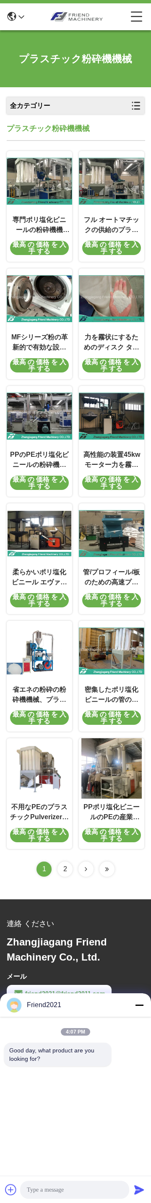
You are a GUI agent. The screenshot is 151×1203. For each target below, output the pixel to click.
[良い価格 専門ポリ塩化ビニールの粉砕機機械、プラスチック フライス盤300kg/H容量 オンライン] (39, 181)
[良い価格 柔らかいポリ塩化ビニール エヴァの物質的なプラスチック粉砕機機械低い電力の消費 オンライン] (39, 533)
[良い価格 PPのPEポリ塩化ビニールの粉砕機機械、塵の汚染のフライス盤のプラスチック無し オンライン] (39, 416)
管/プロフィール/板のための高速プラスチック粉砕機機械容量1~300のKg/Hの (111, 577)
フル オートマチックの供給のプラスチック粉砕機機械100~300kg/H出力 (111, 225)
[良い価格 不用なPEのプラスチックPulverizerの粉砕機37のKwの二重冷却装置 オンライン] (39, 768)
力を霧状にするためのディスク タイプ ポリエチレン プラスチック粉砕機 (111, 342)
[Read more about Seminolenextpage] (86, 869)
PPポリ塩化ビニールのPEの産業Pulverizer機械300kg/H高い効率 (111, 812)
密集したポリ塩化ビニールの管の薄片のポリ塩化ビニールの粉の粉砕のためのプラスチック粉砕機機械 (111, 695)
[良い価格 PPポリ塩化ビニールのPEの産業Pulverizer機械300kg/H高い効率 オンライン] (111, 768)
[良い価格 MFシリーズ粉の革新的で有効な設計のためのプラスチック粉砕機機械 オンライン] (39, 298)
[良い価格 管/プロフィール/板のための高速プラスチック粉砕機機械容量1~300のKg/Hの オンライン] (111, 533)
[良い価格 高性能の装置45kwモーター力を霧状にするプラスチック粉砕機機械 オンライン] (111, 416)
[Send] (139, 1189)
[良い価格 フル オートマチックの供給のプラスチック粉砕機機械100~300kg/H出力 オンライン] (111, 181)
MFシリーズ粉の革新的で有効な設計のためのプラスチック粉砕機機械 (39, 342)
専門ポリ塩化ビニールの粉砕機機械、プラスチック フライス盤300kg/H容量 (39, 225)
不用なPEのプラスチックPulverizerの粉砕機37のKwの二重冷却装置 (39, 812)
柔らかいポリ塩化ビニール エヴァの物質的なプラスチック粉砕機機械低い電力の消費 (39, 577)
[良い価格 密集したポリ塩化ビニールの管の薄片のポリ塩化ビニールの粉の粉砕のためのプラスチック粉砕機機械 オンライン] (111, 651)
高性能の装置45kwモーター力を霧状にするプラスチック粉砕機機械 (111, 460)
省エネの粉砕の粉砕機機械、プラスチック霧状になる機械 (39, 695)
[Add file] (11, 1189)
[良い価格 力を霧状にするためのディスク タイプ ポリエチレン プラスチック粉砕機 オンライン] (111, 298)
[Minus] (139, 1005)
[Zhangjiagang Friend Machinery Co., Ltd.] (77, 16)
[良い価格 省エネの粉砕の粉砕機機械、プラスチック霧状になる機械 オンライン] (39, 651)
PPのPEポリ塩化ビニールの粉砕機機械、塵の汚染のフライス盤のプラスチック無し (39, 460)
